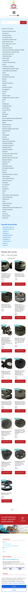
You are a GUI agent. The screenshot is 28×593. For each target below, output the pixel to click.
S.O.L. (4, 549)
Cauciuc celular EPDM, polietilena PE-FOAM (13, 50)
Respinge (14, 590)
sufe (3, 193)
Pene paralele (5, 135)
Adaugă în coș (6, 284)
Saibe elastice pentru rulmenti (10, 174)
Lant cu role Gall (6, 110)
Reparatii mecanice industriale (10, 157)
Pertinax (4, 137)
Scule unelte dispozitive (8, 178)
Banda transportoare (7, 41)
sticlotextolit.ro (7, 241)
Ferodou (4, 91)
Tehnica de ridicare (7, 203)
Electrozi (4, 81)
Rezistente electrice (7, 160)
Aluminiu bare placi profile (9, 31)
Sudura (4, 191)
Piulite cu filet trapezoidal (8, 141)
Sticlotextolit (5, 189)
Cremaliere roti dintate (8, 66)
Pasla (3, 133)
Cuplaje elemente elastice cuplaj (10, 68)
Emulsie (4, 85)
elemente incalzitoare (7, 83)
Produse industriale (7, 155)
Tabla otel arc (5, 199)
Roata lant (4, 164)
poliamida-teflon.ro (8, 235)
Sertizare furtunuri (7, 180)
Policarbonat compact (7, 145)
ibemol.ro (5, 243)
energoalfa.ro (6, 239)
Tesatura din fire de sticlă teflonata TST (12, 207)
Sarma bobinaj (6, 176)
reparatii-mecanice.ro (8, 229)
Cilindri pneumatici (7, 56)
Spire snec (4, 187)
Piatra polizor (5, 139)
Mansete (4, 116)
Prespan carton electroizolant (9, 153)
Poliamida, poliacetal (7, 143)
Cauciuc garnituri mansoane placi (10, 52)
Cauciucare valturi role (8, 54)
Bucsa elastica (5, 45)
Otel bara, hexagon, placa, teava (10, 128)
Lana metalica (5, 108)
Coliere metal (5, 58)
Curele (4, 72)
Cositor (4, 64)
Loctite (4, 112)
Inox (3, 101)
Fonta (3, 93)
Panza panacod (6, 131)
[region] (14, 584)
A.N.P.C (4, 551)
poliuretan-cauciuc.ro (8, 227)
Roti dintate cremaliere (8, 168)
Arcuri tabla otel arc (7, 37)
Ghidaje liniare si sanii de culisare (10, 97)
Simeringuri (5, 182)
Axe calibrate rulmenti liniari (9, 39)
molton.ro (5, 245)
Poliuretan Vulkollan (7, 149)
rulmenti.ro (6, 233)
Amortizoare (5, 33)
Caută (23, 22)
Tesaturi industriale (7, 209)
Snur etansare (6, 184)
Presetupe (5, 151)
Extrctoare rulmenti (7, 87)
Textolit (4, 211)
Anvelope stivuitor (7, 35)
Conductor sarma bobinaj (8, 62)
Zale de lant (5, 218)
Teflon (4, 201)
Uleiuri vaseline (6, 216)
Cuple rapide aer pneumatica (9, 70)
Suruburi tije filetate (7, 197)
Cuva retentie (5, 75)
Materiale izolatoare (7, 120)
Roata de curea (6, 162)
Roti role (4, 170)
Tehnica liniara (6, 205)
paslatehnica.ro (7, 237)
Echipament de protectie (8, 77)
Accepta (14, 586)
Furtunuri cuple (6, 95)
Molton (4, 122)
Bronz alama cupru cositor (9, 43)
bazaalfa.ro (6, 231)
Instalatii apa (5, 104)
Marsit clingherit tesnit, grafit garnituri (12, 118)
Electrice (4, 79)
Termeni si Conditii (7, 544)
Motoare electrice (6, 124)
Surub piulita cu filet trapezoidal (10, 195)
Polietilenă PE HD (6, 147)
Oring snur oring (6, 126)
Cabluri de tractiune (7, 48)
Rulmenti (4, 172)
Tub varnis (5, 214)
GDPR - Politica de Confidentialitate (17, 583)
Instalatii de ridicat (7, 106)
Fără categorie (6, 89)
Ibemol (4, 99)
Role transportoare (7, 166)
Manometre (5, 114)
